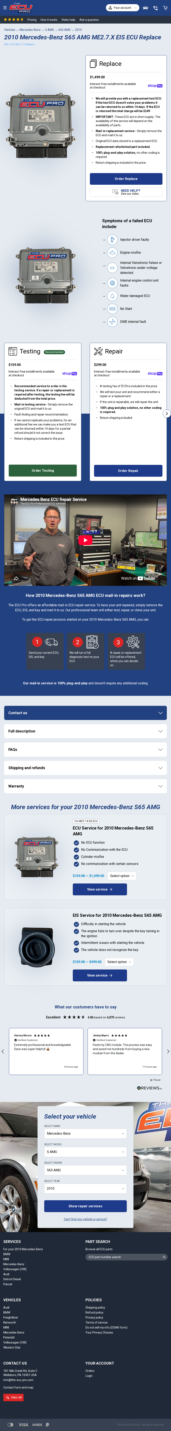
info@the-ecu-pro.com (18, 1380)
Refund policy (94, 1312)
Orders (90, 1370)
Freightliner (10, 1317)
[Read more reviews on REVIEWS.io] (149, 1088)
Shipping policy (95, 1307)
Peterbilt (9, 1337)
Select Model (53, 1144)
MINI (6, 1259)
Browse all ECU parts (99, 1249)
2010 (78, 29)
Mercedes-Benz (30, 29)
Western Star (12, 1347)
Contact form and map (18, 1387)
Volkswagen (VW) (14, 1269)
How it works (49, 19)
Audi (6, 1274)
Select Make (52, 1126)
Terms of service (97, 1322)
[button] (46, 1051)
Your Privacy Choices (99, 1332)
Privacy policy (94, 1317)
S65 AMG (64, 29)
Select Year (52, 1181)
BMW (6, 1254)
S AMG (49, 29)
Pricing (32, 19)
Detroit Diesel (12, 1279)
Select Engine (53, 1162)
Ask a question (89, 19)
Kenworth (9, 1322)
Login (89, 1375)
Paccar (8, 1284)
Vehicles (9, 29)
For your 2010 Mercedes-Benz (23, 1249)
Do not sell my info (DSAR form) (106, 1327)
